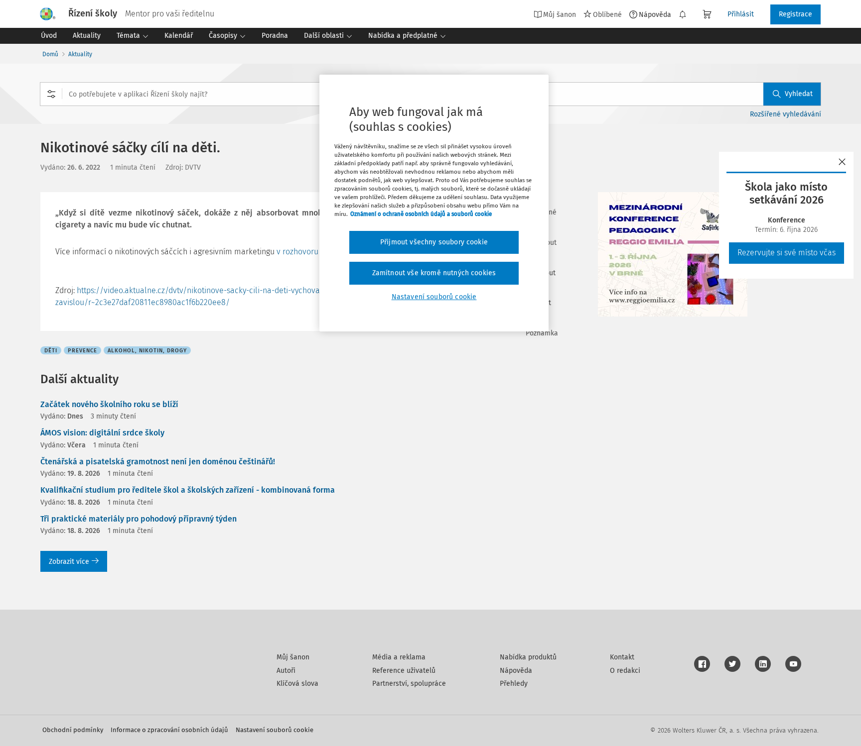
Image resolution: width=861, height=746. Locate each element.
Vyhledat (799, 94)
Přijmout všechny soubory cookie (434, 242)
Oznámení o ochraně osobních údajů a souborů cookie (421, 214)
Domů (50, 54)
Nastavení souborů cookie (274, 730)
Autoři (286, 670)
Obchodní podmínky (72, 730)
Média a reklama (399, 657)
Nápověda (655, 14)
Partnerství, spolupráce (409, 683)
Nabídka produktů (528, 657)
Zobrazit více (69, 561)
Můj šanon (293, 657)
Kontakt (622, 657)
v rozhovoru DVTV (307, 251)
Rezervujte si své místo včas (786, 252)
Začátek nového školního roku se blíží (109, 404)
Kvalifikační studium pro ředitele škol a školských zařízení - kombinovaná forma (187, 490)
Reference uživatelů (403, 670)
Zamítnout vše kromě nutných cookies (434, 273)
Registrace (795, 14)
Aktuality (80, 54)
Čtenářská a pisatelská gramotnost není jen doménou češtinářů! (157, 461)
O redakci (625, 670)
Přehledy (514, 683)
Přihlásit (740, 14)
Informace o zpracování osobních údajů (169, 730)
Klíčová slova (297, 683)
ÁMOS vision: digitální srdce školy (102, 432)
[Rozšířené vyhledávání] (51, 94)
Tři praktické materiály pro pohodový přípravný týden (138, 519)
